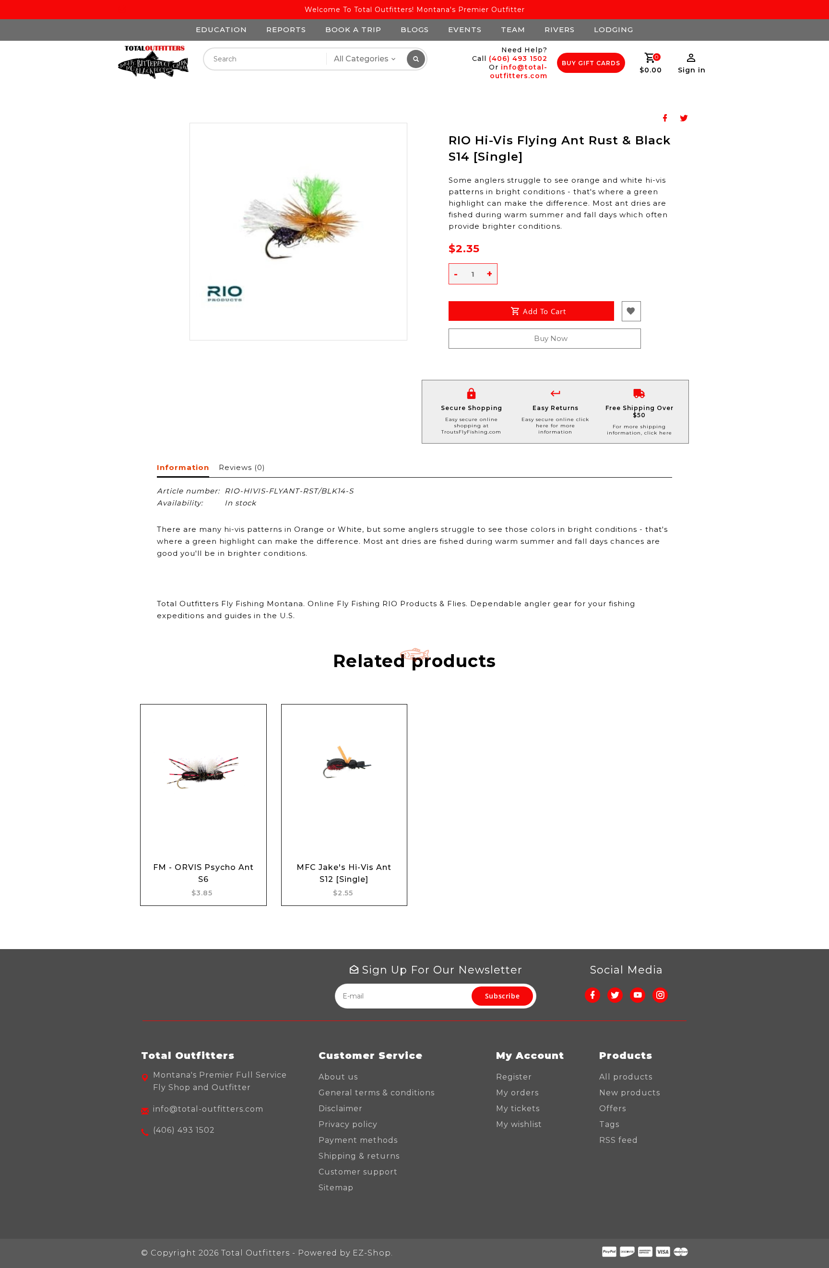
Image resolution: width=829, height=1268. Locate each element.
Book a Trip (353, 29)
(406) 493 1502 (518, 58)
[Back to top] (800, 1239)
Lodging (613, 29)
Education (221, 29)
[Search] (416, 59)
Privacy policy (348, 1124)
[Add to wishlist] (250, 749)
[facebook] (592, 995)
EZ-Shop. (373, 1252)
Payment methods (358, 1140)
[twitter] (615, 995)
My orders (517, 1092)
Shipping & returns (359, 1156)
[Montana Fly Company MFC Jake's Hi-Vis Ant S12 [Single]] (344, 769)
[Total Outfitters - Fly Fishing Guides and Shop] (153, 63)
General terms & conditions (377, 1092)
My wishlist (519, 1124)
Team (513, 29)
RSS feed (618, 1140)
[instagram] (660, 995)
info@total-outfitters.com (518, 71)
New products (629, 1092)
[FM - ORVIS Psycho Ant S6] (203, 769)
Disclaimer (341, 1108)
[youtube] (637, 995)
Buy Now (551, 338)
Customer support (358, 1171)
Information (183, 467)
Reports (286, 29)
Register (514, 1076)
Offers (612, 1108)
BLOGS (415, 29)
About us (338, 1076)
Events (465, 29)
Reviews (242, 467)
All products (625, 1076)
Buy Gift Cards (591, 63)
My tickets (518, 1108)
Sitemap (336, 1187)
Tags (609, 1124)
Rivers (560, 29)
